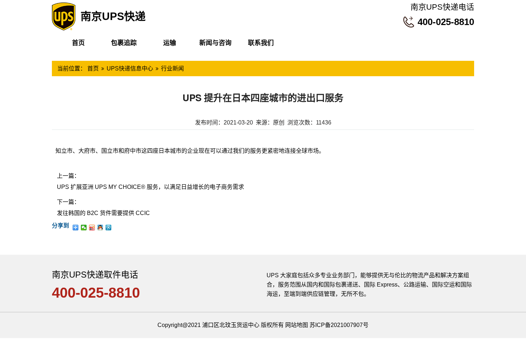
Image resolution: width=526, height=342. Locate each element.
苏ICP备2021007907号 (339, 325)
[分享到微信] (84, 227)
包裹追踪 (124, 43)
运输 (169, 43)
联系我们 (261, 43)
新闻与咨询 (215, 43)
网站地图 (296, 325)
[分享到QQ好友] (100, 227)
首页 (78, 43)
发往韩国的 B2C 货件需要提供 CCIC (103, 213)
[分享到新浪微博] (92, 227)
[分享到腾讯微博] (109, 227)
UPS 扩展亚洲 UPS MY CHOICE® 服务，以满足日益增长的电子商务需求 (150, 187)
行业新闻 (172, 68)
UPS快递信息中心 (130, 68)
